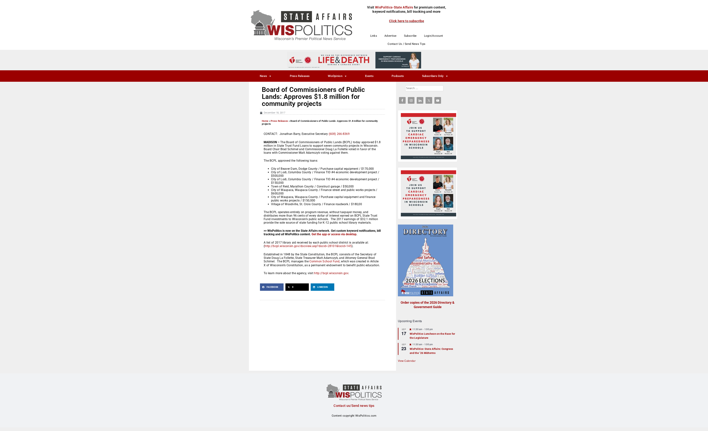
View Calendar (407, 361)
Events (369, 76)
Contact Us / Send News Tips (406, 44)
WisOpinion (335, 76)
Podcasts (398, 76)
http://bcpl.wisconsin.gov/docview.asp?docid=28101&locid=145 (308, 246)
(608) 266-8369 (339, 134)
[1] (354, 60)
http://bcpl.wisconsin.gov (331, 273)
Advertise (390, 35)
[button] (272, 287)
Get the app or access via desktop (334, 234)
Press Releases (300, 76)
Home (265, 121)
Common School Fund (324, 261)
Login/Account (433, 35)
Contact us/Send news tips (354, 406)
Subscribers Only (433, 76)
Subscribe (410, 35)
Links (373, 35)
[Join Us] (428, 136)
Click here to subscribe (406, 21)
